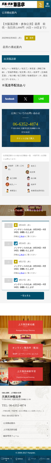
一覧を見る (25, 296)
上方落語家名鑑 (10, 430)
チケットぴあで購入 (25, 138)
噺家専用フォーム (11, 436)
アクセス (33, 458)
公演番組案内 (9, 423)
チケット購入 (46, 459)
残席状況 (20, 459)
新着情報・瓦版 (8, 459)
